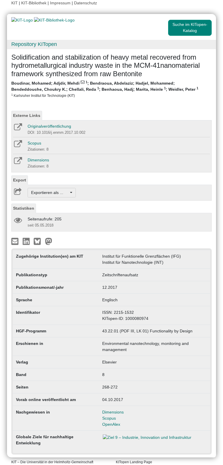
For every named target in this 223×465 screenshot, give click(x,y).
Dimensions (38, 160)
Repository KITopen (34, 44)
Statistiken (23, 208)
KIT (14, 3)
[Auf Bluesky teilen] (39, 241)
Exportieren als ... (50, 192)
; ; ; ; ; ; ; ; (104, 88)
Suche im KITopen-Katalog (189, 27)
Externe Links (26, 115)
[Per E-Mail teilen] (15, 241)
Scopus (34, 143)
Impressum (60, 3)
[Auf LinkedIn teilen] (27, 241)
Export (19, 180)
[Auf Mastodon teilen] (48, 241)
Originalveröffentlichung (49, 126)
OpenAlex (111, 424)
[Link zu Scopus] (17, 145)
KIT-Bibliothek (34, 3)
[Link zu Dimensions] (17, 162)
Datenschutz (85, 3)
